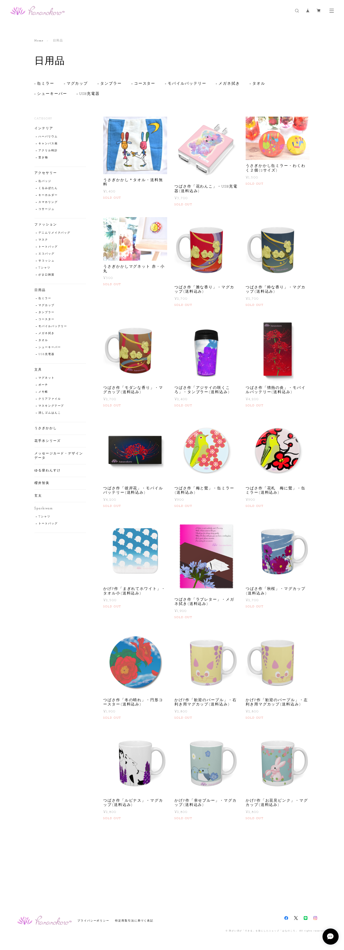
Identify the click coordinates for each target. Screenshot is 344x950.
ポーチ (43, 384)
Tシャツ (44, 267)
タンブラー (111, 84)
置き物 (43, 157)
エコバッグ (46, 253)
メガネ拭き (229, 84)
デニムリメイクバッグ (54, 232)
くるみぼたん (48, 188)
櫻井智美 (41, 483)
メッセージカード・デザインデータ (58, 456)
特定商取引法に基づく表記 (134, 920)
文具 (38, 369)
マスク (43, 239)
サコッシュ (46, 260)
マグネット (46, 378)
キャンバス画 (48, 143)
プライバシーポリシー (93, 920)
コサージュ (46, 209)
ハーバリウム (48, 136)
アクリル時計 (48, 150)
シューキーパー (52, 94)
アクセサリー (45, 173)
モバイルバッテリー (187, 84)
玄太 (38, 495)
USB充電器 (89, 94)
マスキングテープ (51, 405)
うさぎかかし (45, 428)
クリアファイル (49, 398)
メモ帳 (43, 391)
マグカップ (77, 84)
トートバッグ (48, 246)
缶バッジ (44, 181)
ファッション (45, 224)
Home (39, 40)
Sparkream (43, 508)
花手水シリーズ (47, 441)
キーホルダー (48, 195)
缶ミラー (45, 84)
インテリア (43, 128)
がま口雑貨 (46, 274)
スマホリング (48, 202)
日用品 (40, 290)
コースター (145, 84)
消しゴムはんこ (49, 412)
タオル (258, 84)
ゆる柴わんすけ (47, 470)
